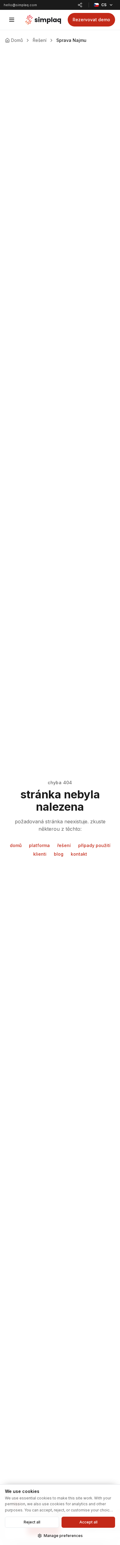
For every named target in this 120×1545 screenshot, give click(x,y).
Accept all (88, 1522)
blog (58, 854)
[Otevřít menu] (11, 19)
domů (16, 845)
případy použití (94, 845)
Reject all (32, 1522)
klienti (39, 854)
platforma (39, 845)
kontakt (79, 854)
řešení (64, 845)
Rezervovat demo (91, 19)
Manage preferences (63, 1535)
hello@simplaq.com (20, 5)
